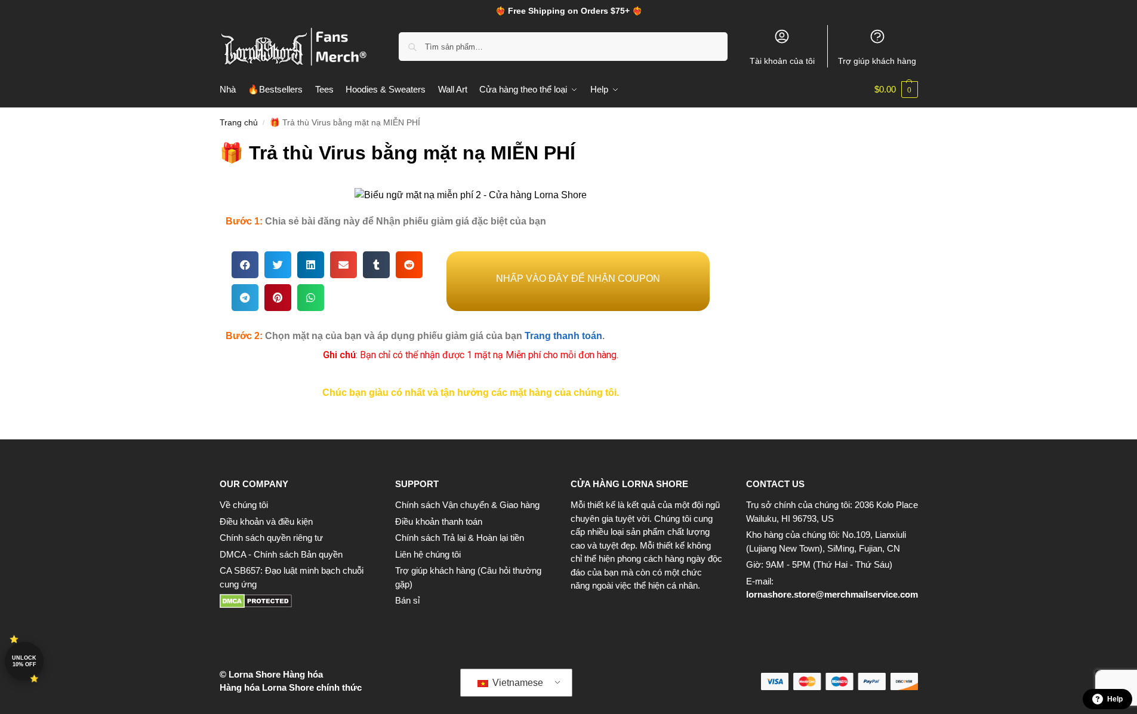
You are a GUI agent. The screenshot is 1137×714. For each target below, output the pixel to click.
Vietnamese (516, 683)
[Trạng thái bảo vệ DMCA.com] (295, 601)
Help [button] (1115, 699)
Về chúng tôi (244, 505)
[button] (896, 89)
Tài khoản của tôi (782, 61)
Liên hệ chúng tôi (428, 554)
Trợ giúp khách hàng (877, 61)
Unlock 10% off (24, 661)
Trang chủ (239, 122)
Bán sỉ (407, 600)
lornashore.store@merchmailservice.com (832, 594)
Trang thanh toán (563, 336)
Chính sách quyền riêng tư (271, 538)
